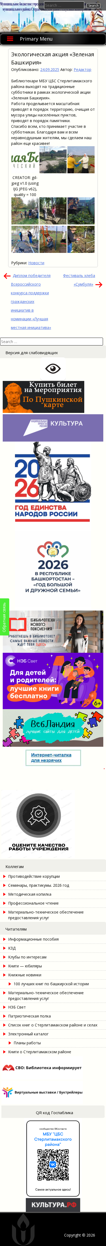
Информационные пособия (33, 939)
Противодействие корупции (34, 876)
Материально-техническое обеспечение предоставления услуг (46, 914)
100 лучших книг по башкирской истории (51, 983)
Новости (36, 262)
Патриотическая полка (29, 1016)
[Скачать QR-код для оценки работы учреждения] (53, 856)
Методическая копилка (29, 894)
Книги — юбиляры (25, 965)
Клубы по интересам (27, 957)
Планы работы (27, 1042)
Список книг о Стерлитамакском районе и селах (52, 1025)
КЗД (11, 948)
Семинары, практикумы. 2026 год (38, 885)
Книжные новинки (24, 974)
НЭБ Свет (17, 1007)
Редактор (82, 69)
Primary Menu (36, 38)
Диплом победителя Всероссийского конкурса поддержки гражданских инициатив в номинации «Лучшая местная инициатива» (31, 301)
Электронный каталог (28, 1033)
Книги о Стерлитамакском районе (39, 1051)
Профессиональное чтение (33, 903)
